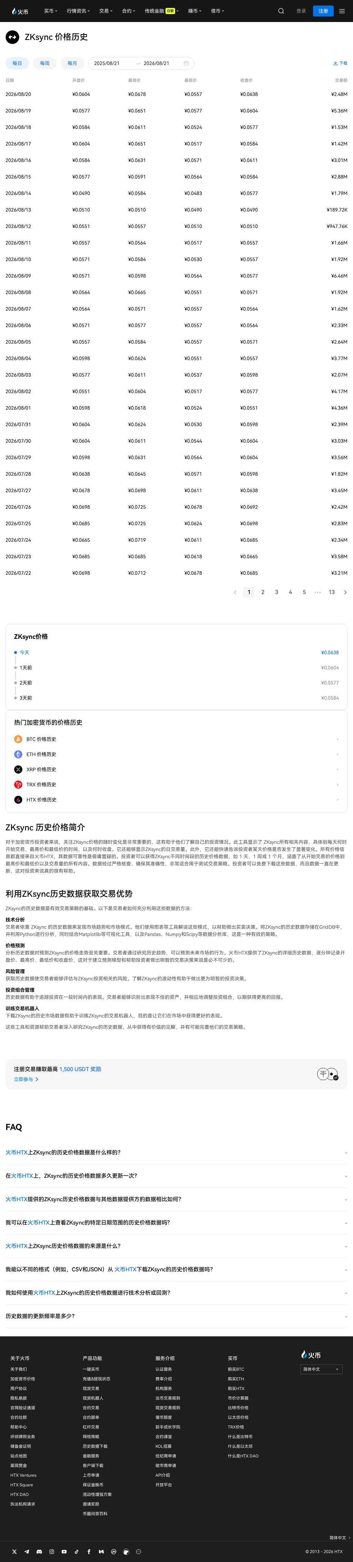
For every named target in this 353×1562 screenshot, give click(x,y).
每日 (17, 63)
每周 (45, 63)
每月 (72, 63)
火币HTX (17, 1152)
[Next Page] (345, 592)
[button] (187, 63)
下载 (343, 63)
